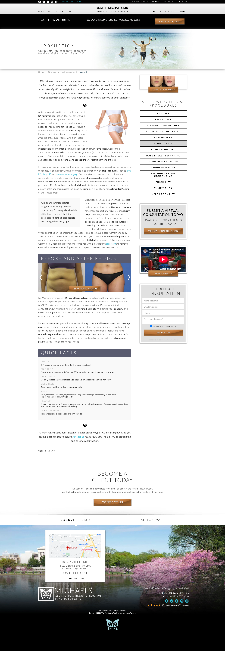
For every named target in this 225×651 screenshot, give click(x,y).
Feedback (123, 610)
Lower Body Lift (163, 149)
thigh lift (47, 174)
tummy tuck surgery (66, 174)
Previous (40, 277)
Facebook (39, 2)
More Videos (163, 273)
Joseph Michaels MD (112, 7)
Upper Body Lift (163, 194)
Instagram (52, 2)
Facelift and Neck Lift (163, 131)
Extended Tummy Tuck (163, 125)
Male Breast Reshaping (163, 155)
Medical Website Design (157, 588)
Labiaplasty (163, 137)
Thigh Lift (163, 182)
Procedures (54, 11)
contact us (78, 436)
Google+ (48, 2)
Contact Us (112, 502)
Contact (182, 11)
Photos (70, 11)
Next (128, 277)
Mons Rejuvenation (163, 161)
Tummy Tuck (163, 188)
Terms (176, 340)
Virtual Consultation (71, 2)
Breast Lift (163, 119)
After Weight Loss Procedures (61, 72)
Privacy (170, 340)
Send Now (163, 332)
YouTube (56, 2)
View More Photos (85, 288)
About (156, 11)
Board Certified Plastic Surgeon (112, 11)
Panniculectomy (163, 167)
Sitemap (116, 610)
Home (41, 11)
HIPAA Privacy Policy (106, 610)
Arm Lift (163, 113)
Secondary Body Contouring (163, 174)
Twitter (43, 2)
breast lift (111, 243)
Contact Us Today (169, 21)
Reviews (169, 11)
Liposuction (163, 143)
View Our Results (163, 89)
